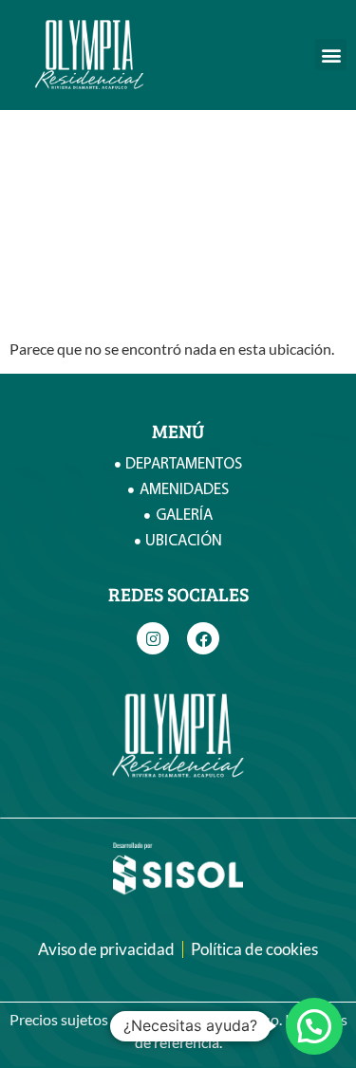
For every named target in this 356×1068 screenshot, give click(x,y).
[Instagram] (153, 638)
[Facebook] (203, 638)
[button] (331, 54)
